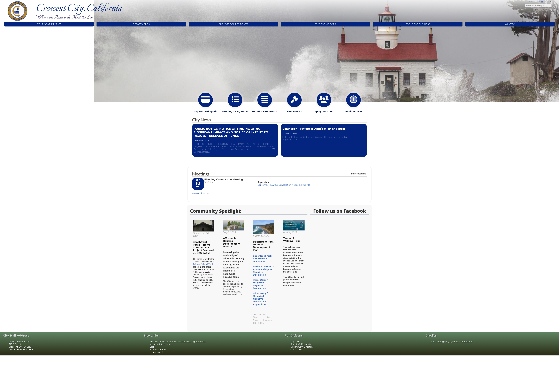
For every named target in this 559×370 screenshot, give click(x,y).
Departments (141, 24)
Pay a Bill (295, 341)
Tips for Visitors (325, 24)
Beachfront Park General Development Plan (263, 245)
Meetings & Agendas (235, 111)
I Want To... (510, 24)
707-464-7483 (25, 349)
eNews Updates (158, 349)
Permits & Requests (264, 111)
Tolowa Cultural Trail (203, 264)
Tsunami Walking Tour (291, 239)
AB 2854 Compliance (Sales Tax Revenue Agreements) (177, 341)
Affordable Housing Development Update (231, 242)
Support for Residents (233, 24)
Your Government (49, 24)
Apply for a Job (323, 111)
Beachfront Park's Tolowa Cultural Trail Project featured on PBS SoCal (203, 247)
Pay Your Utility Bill (205, 111)
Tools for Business (418, 24)
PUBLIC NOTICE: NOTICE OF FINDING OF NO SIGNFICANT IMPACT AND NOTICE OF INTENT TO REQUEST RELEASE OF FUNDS (231, 132)
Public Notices (353, 111)
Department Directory (301, 347)
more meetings (358, 173)
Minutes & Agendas (160, 344)
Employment (156, 352)
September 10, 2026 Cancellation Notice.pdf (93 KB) (284, 185)
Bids (152, 347)
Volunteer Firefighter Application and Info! (313, 129)
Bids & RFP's (294, 111)
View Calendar (200, 193)
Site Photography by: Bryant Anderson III (452, 341)
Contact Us (296, 349)
